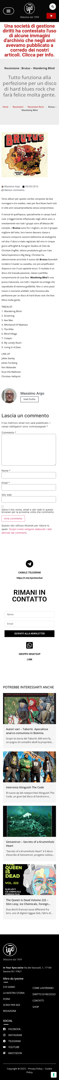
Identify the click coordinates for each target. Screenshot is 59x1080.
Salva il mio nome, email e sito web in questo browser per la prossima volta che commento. (28, 510)
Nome (6, 470)
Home (5, 107)
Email (6, 483)
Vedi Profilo (29, 399)
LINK (29, 659)
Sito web (7, 495)
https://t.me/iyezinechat (30, 578)
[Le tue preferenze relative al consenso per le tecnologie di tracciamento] (54, 1075)
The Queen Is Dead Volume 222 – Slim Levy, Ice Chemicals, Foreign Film (27, 904)
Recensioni (18, 107)
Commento (9, 432)
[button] (8, 11)
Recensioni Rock (36, 107)
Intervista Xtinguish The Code (25, 787)
